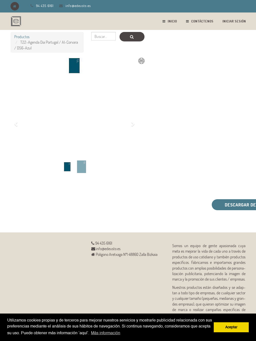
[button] (17, 121)
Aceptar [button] (231, 327)
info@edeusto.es (78, 5)
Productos (22, 36)
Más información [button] (105, 333)
